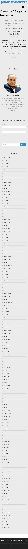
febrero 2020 (7, 385)
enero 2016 (6, 503)
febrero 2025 (7, 213)
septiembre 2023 (8, 265)
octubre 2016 (7, 475)
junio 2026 (6, 163)
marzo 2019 (6, 407)
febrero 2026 (7, 176)
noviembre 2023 (7, 259)
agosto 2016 (6, 481)
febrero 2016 (7, 499)
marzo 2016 (6, 496)
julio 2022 (6, 308)
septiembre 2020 (8, 364)
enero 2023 (6, 290)
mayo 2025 (6, 203)
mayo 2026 (6, 166)
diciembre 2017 (7, 435)
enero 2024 (6, 253)
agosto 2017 (6, 447)
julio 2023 (6, 271)
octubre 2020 (7, 361)
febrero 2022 (7, 324)
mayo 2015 (6, 527)
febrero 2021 (7, 355)
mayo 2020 (6, 376)
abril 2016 (6, 493)
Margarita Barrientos (9, 26)
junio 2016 (6, 487)
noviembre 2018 (7, 413)
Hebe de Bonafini (8, 23)
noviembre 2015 (7, 509)
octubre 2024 (7, 225)
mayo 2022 (6, 314)
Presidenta (14, 28)
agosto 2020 (7, 367)
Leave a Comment (17, 36)
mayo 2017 (6, 456)
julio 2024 (6, 234)
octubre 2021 (7, 336)
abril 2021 (6, 348)
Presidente (20, 28)
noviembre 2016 (7, 472)
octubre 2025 (7, 188)
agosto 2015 (7, 518)
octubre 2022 (7, 299)
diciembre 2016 (7, 469)
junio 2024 (6, 237)
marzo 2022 (6, 321)
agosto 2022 (7, 305)
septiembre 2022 (8, 302)
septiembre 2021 (7, 339)
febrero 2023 (7, 287)
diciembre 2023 (7, 256)
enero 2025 (6, 216)
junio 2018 (6, 429)
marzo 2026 (6, 173)
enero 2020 (6, 388)
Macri (22, 23)
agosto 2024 (7, 231)
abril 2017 (6, 459)
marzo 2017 (6, 462)
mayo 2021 (6, 345)
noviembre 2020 (7, 358)
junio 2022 (6, 311)
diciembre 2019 (7, 392)
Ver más (13, 110)
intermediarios (16, 23)
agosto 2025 (7, 194)
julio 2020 (6, 370)
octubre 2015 (7, 512)
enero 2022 (6, 327)
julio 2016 (6, 484)
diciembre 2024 (7, 219)
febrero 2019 (7, 410)
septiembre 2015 (7, 515)
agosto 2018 (6, 422)
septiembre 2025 (8, 191)
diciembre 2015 (7, 506)
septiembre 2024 (8, 228)
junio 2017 (6, 453)
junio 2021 (6, 342)
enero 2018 (6, 432)
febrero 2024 (7, 250)
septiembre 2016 (7, 478)
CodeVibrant (21, 546)
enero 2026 (6, 179)
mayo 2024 (6, 240)
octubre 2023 (7, 262)
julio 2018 (6, 425)
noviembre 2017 (7, 438)
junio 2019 (6, 398)
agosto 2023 (7, 268)
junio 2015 (6, 524)
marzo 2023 (6, 284)
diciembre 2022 (7, 293)
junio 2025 (6, 200)
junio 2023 (6, 274)
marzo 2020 (6, 382)
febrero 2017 (7, 466)
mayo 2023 (6, 277)
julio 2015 (6, 521)
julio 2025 (6, 197)
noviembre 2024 (7, 222)
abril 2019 (6, 404)
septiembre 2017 (7, 444)
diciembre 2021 (7, 330)
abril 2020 (6, 379)
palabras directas (19, 26)
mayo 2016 (6, 490)
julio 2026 (6, 160)
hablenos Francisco (19, 20)
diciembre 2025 (7, 182)
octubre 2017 (7, 441)
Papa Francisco (7, 28)
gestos (11, 20)
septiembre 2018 (7, 419)
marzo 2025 (6, 210)
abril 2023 (6, 281)
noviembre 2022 (7, 296)
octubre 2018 (7, 416)
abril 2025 (6, 207)
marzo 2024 (6, 247)
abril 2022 (6, 318)
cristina (6, 20)
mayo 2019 (6, 401)
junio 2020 (6, 373)
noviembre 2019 (7, 395)
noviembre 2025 (7, 185)
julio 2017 (6, 450)
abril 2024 (6, 244)
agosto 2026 (7, 157)
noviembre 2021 (7, 333)
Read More (14, 57)
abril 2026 (6, 170)
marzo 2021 (6, 351)
